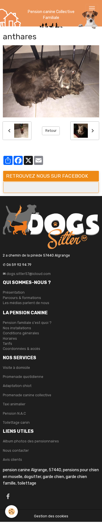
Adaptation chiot (17, 386)
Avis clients (12, 460)
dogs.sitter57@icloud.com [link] (29, 274)
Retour (51, 131)
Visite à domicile (16, 368)
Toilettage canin (16, 423)
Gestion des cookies (51, 516)
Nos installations (17, 328)
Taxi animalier (14, 404)
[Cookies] (11, 511)
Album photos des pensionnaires (31, 441)
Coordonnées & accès (21, 349)
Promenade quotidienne (23, 377)
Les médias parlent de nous (26, 303)
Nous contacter (16, 451)
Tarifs (7, 344)
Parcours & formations (22, 298)
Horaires (10, 339)
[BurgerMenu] (92, 8)
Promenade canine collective (27, 395)
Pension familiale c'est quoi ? (27, 323)
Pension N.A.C (14, 414)
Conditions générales (21, 333)
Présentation (14, 292)
